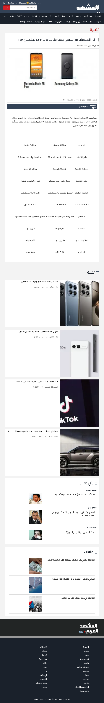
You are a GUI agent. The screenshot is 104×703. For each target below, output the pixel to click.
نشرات (50, 21)
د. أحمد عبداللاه (92, 527)
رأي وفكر (76, 21)
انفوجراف (58, 21)
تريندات (67, 21)
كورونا (64, 16)
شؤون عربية (54, 16)
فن (91, 21)
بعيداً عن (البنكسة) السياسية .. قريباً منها (75, 494)
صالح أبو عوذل (92, 507)
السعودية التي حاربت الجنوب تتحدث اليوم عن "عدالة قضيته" (73, 514)
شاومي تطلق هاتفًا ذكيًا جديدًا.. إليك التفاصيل (39, 281)
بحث (6, 7)
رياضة (26, 16)
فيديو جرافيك (40, 21)
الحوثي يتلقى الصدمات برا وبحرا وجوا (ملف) (73, 579)
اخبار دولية (43, 16)
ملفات (88, 551)
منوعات (98, 21)
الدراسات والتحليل (26, 21)
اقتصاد (34, 16)
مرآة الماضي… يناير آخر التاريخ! (80, 532)
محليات (79, 16)
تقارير (71, 16)
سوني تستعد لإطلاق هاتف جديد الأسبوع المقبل (38, 331)
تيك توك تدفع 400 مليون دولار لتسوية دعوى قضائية (37, 381)
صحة (5, 16)
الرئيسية (98, 16)
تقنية (85, 21)
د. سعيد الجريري (91, 490)
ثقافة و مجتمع (16, 16)
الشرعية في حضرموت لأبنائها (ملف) (78, 598)
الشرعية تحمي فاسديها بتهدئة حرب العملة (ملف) (71, 560)
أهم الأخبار (88, 16)
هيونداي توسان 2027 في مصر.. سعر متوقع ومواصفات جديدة (33, 431)
